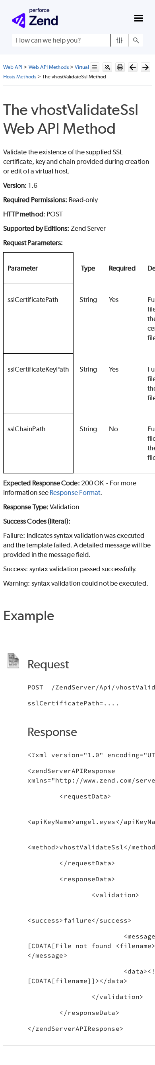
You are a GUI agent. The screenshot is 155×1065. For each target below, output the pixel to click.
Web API (13, 67)
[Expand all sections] (94, 67)
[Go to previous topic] (133, 67)
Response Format (75, 492)
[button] (119, 40)
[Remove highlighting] (107, 67)
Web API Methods (49, 67)
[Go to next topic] (145, 67)
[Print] (120, 67)
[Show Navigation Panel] (138, 17)
